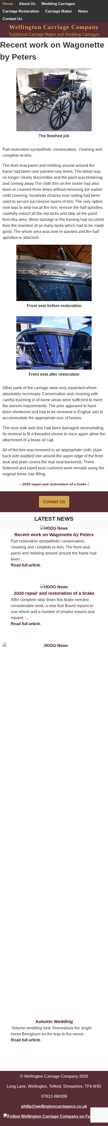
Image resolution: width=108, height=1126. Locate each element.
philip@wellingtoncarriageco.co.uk (54, 1106)
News (83, 11)
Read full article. (26, 565)
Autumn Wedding (54, 1021)
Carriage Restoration (21, 11)
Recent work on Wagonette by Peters (54, 534)
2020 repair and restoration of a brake (54, 484)
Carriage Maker (58, 11)
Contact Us (12, 19)
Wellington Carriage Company (54, 27)
